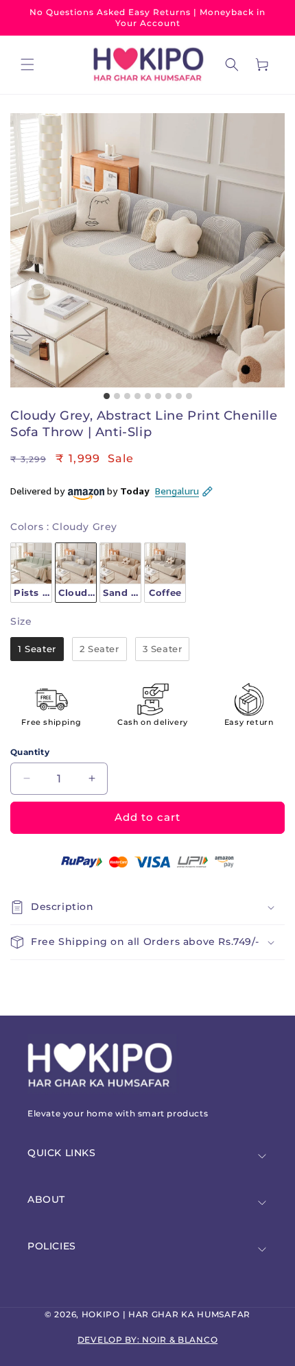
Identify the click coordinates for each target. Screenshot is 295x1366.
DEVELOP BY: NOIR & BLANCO (148, 1339)
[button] (27, 64)
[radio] (31, 572)
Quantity (29, 752)
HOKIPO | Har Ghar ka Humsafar (166, 1314)
